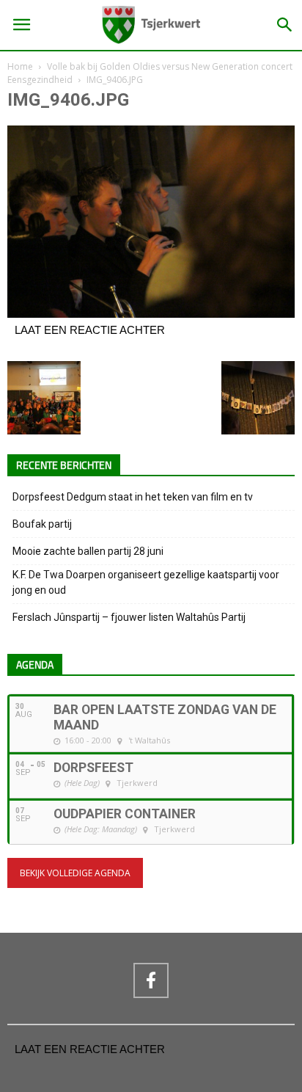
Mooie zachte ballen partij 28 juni (87, 551)
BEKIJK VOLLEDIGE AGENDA (75, 873)
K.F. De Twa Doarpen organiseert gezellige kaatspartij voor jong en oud (145, 582)
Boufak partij (42, 524)
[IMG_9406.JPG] (151, 314)
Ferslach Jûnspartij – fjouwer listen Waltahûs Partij (129, 617)
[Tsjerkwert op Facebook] (151, 980)
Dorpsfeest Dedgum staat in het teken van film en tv (132, 497)
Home (20, 66)
